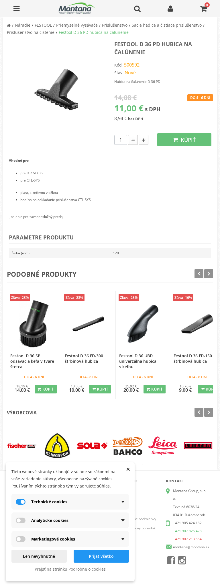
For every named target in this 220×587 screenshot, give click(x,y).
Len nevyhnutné (39, 556)
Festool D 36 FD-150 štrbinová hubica (193, 358)
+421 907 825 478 (187, 531)
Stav (118, 72)
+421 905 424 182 (187, 522)
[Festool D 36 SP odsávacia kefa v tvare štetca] (34, 324)
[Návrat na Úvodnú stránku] (9, 25)
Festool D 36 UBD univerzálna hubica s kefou (137, 361)
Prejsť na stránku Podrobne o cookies (70, 569)
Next (208, 273)
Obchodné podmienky (138, 518)
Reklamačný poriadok (138, 528)
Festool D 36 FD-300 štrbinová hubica (84, 358)
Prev (199, 273)
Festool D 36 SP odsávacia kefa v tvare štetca (32, 361)
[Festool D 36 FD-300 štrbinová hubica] (88, 324)
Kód (118, 65)
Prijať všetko (101, 556)
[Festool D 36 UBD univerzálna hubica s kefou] (142, 324)
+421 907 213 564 (187, 539)
